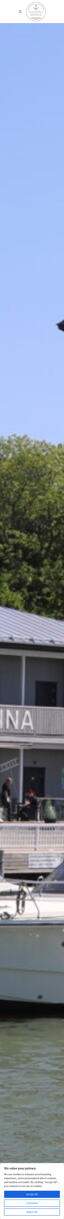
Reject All (32, 1211)
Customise (32, 1203)
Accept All (32, 1194)
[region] (32, 1191)
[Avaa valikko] (20, 12)
